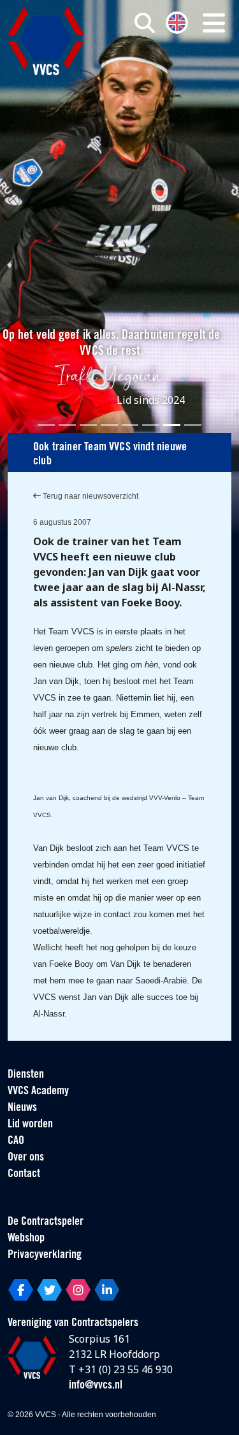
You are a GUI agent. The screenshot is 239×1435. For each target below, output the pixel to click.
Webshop (26, 1239)
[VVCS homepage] (46, 40)
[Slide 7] (171, 425)
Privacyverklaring (45, 1255)
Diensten (26, 1075)
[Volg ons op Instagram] (78, 1290)
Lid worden (30, 1125)
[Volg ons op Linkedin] (106, 1290)
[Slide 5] (130, 425)
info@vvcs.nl (95, 1386)
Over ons (26, 1158)
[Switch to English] (177, 21)
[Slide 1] (46, 425)
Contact (24, 1174)
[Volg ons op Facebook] (20, 1290)
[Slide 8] (192, 425)
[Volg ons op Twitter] (49, 1290)
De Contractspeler (45, 1222)
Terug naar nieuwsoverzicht (89, 496)
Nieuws (22, 1108)
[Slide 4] (109, 425)
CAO (16, 1141)
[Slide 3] (88, 425)
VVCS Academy (38, 1091)
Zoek (165, 75)
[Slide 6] (150, 425)
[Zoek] (145, 23)
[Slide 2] (67, 425)
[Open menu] (214, 23)
